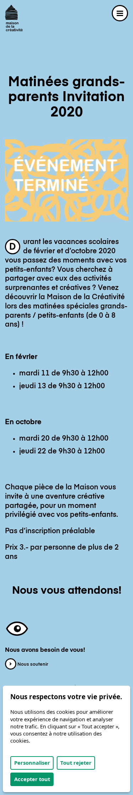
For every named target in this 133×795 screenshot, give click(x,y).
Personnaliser (32, 762)
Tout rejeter (76, 762)
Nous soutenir (32, 664)
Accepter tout (32, 779)
